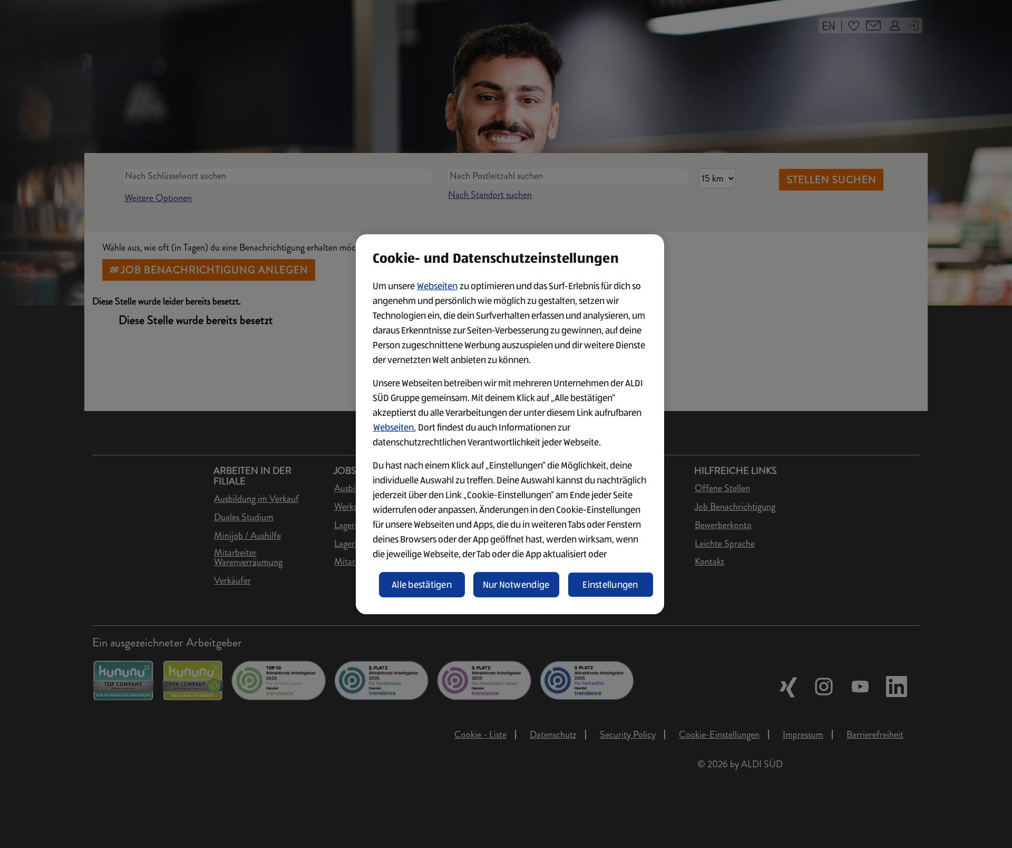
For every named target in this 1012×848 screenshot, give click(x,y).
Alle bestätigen (422, 585)
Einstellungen (610, 585)
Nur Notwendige (516, 585)
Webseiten (437, 286)
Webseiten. (394, 427)
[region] (510, 424)
